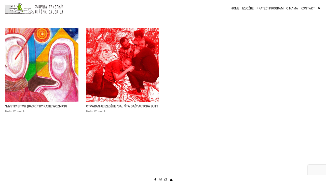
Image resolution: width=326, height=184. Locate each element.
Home (235, 8)
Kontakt (308, 8)
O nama (292, 8)
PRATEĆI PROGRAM (269, 8)
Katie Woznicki (15, 111)
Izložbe (248, 8)
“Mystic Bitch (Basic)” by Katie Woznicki (36, 106)
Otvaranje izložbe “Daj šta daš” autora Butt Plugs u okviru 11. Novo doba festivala (122, 106)
